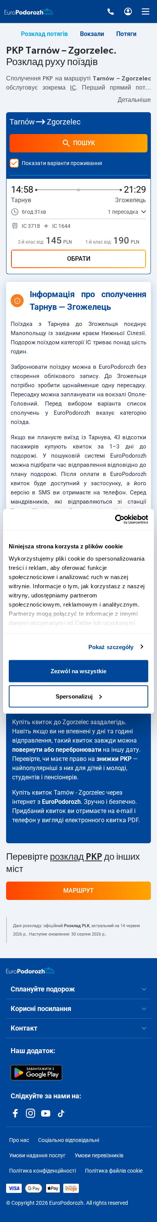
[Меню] (145, 11)
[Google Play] (36, 1072)
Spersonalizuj (74, 696)
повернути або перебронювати (56, 749)
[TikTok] (61, 1113)
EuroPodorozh (61, 801)
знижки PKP (113, 758)
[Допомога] (110, 11)
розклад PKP (76, 857)
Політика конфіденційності (42, 1171)
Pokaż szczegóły (111, 646)
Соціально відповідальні (68, 1140)
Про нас (19, 1140)
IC (73, 88)
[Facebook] (15, 1113)
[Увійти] (128, 11)
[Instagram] (30, 1113)
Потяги (126, 34)
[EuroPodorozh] (30, 970)
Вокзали (92, 34)
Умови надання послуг (37, 1155)
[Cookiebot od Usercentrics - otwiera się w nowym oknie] (115, 519)
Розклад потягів (44, 34)
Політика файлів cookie (114, 1171)
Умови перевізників (99, 1155)
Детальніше (134, 100)
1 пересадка (123, 212)
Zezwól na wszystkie (78, 671)
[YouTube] (45, 1113)
